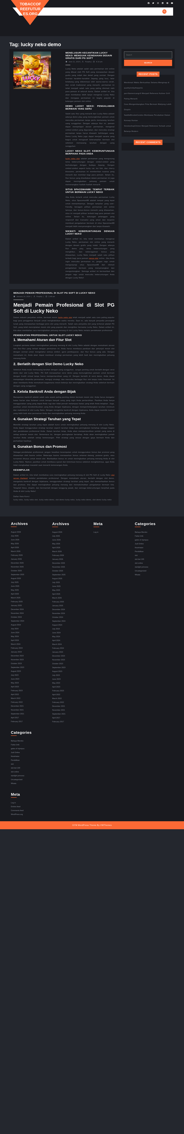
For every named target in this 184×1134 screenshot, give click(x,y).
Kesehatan (15, 756)
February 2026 (17, 555)
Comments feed (17, 810)
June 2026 (15, 540)
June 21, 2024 (74, 62)
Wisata (13, 783)
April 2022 (15, 694)
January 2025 (16, 605)
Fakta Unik (15, 745)
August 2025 (16, 578)
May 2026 (15, 544)
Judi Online (15, 752)
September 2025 (17, 574)
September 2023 (17, 667)
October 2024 (16, 617)
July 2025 (15, 582)
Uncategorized (16, 779)
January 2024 (16, 652)
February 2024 (17, 648)
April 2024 (15, 640)
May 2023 (15, 683)
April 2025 (15, 594)
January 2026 (16, 559)
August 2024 (16, 625)
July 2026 (15, 536)
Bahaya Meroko (17, 741)
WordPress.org (17, 814)
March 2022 (15, 698)
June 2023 (15, 679)
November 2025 (17, 567)
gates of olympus (17, 749)
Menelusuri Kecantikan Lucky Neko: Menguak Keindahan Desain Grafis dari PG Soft (88, 55)
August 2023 (16, 671)
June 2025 (15, 586)
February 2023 (17, 691)
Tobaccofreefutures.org (30, 9)
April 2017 (15, 718)
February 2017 (17, 721)
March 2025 (15, 598)
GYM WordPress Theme (84, 825)
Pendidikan (15, 760)
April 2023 (15, 687)
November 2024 (17, 613)
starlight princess (17, 776)
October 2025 (16, 571)
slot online (15, 772)
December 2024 (17, 609)
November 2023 (17, 660)
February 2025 (17, 602)
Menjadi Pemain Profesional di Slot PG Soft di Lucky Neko (54, 293)
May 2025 (15, 590)
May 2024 (15, 636)
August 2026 (16, 532)
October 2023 (16, 663)
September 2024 (17, 621)
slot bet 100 (15, 768)
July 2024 (15, 629)
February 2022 (17, 702)
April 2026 (15, 547)
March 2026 (15, 551)
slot (12, 764)
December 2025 (17, 563)
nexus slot (93, 258)
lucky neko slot (72, 159)
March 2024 (15, 644)
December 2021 (17, 706)
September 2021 (17, 714)
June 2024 (15, 632)
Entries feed (15, 807)
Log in (13, 803)
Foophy (88, 62)
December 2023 (17, 656)
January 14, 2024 (23, 296)
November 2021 (17, 710)
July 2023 (15, 675)
